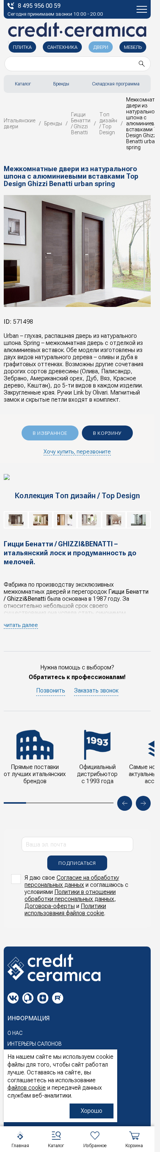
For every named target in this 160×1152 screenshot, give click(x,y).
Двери (100, 47)
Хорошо (91, 1110)
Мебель (133, 47)
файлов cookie (26, 1087)
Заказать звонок (96, 690)
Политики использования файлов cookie (65, 910)
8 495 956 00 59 (39, 5)
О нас (15, 1033)
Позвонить (50, 690)
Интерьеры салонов (34, 1044)
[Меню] (142, 9)
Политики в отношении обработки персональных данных (70, 895)
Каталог (23, 84)
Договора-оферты (50, 906)
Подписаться (77, 863)
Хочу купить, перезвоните (77, 451)
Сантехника (62, 47)
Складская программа (116, 84)
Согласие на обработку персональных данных (72, 881)
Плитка (22, 47)
